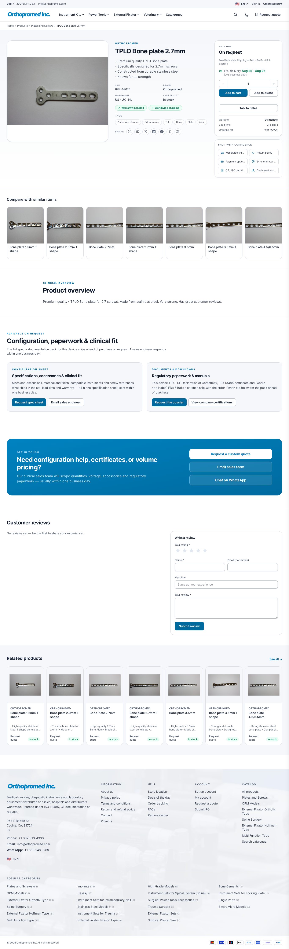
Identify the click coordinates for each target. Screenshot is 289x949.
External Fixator (125, 14)
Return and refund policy (118, 809)
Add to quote (263, 93)
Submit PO (202, 809)
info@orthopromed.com (52, 3)
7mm (202, 122)
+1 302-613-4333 (21, 3)
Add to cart (233, 93)
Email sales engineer (66, 402)
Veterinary (151, 14)
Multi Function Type (255, 835)
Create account (272, 3)
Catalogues (174, 14)
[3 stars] (191, 550)
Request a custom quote (230, 454)
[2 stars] (185, 550)
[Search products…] (235, 14)
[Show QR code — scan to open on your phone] (178, 131)
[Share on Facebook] (161, 131)
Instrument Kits (70, 14)
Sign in (256, 3)
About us (107, 791)
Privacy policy (110, 797)
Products (22, 25)
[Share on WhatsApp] (129, 131)
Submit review (189, 626)
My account (203, 797)
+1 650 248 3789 (37, 850)
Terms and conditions (116, 803)
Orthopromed (126, 43)
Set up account (205, 791)
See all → (276, 659)
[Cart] (246, 14)
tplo (167, 122)
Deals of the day (159, 797)
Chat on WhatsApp (230, 480)
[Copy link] (170, 131)
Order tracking (158, 803)
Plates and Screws (42, 25)
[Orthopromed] (29, 14)
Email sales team (230, 467)
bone (179, 122)
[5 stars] (205, 550)
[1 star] (178, 550)
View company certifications (212, 402)
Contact (106, 815)
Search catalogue (254, 841)
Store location (157, 791)
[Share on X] (145, 131)
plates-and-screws (128, 122)
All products (250, 791)
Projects (106, 821)
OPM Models (251, 803)
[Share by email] (137, 131)
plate (190, 122)
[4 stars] (198, 550)
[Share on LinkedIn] (153, 131)
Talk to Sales (248, 108)
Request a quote (206, 803)
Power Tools (97, 14)
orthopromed (152, 122)
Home (10, 25)
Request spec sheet (29, 402)
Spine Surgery (252, 819)
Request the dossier (169, 402)
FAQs (151, 809)
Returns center (158, 815)
